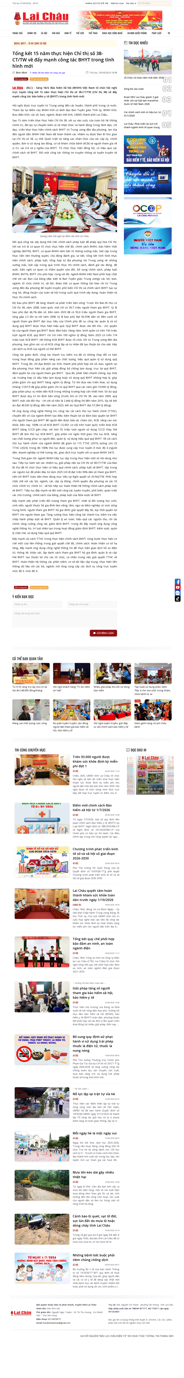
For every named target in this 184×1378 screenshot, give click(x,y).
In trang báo (22, 79)
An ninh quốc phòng (137, 33)
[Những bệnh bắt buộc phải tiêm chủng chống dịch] (42, 1268)
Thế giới (80, 33)
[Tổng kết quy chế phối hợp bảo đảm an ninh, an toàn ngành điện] (42, 951)
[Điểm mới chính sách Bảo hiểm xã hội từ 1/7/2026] (42, 818)
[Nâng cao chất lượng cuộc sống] (31, 709)
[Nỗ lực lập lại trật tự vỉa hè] (42, 1102)
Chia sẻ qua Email (40, 79)
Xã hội (44, 33)
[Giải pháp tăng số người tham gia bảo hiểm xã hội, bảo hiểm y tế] (42, 997)
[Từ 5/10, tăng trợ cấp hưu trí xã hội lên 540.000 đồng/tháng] (31, 673)
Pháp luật (156, 33)
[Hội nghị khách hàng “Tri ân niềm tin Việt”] (71, 673)
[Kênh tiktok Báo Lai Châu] (178, 599)
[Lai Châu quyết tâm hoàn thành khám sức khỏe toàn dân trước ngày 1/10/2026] (42, 903)
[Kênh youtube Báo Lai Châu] (178, 587)
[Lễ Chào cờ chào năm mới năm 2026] (148, 60)
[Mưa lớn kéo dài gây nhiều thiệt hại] (42, 1185)
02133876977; (54, 1319)
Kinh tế (68, 33)
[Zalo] (178, 593)
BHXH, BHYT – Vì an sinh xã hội (30, 43)
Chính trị (31, 33)
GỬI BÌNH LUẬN (105, 633)
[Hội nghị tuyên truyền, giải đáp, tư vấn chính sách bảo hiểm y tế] (112, 709)
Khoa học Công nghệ (112, 33)
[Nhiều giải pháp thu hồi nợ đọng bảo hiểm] (112, 673)
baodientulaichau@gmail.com (56, 1322)
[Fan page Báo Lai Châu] (178, 581)
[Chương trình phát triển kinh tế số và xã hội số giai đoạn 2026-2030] (42, 862)
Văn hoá (56, 33)
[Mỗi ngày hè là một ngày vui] (42, 1146)
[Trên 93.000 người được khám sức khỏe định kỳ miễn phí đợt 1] (42, 769)
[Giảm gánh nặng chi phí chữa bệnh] (153, 709)
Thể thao (93, 33)
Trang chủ (17, 33)
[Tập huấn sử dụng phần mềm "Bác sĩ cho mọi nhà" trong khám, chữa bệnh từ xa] (153, 673)
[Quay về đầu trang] (178, 1370)
